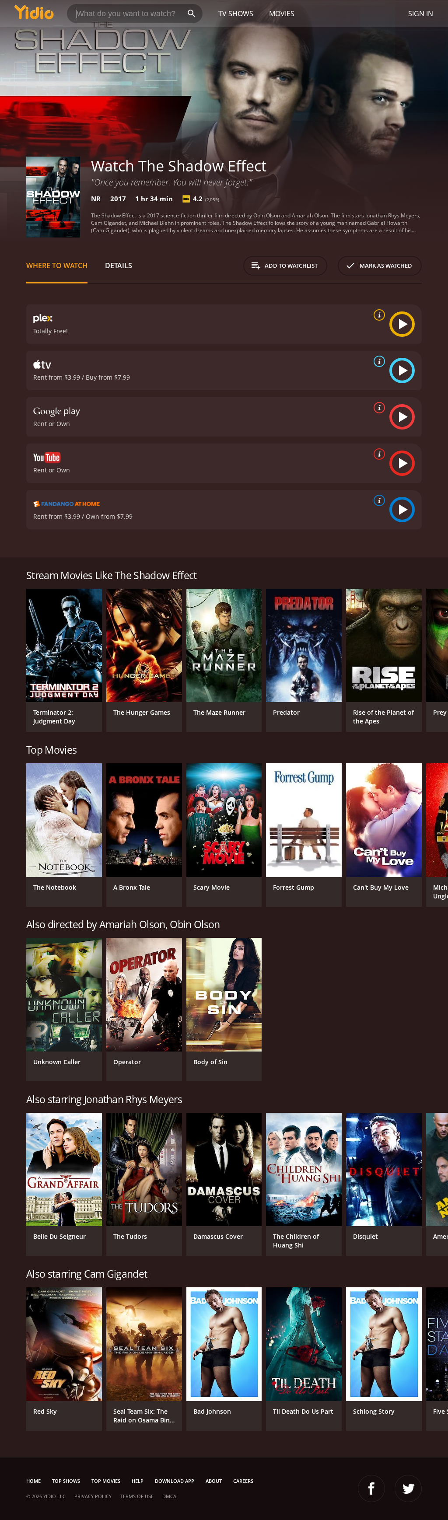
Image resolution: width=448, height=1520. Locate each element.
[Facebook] (371, 1488)
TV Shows (235, 13)
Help (138, 1481)
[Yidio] (34, 13)
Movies (281, 13)
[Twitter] (408, 1488)
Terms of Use (137, 1496)
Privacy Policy (93, 1496)
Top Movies (105, 1481)
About (214, 1481)
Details (118, 265)
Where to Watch (57, 265)
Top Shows (66, 1481)
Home (33, 1481)
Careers (243, 1481)
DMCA (169, 1496)
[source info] (377, 315)
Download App (174, 1481)
